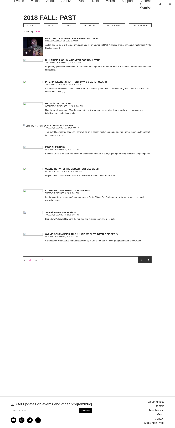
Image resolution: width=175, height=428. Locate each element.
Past (38, 32)
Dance (69, 25)
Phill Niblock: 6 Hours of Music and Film (71, 38)
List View (31, 25)
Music (51, 25)
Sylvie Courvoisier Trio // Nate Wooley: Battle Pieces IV (81, 234)
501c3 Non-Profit (153, 422)
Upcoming (28, 32)
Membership (156, 410)
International (114, 25)
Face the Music (55, 147)
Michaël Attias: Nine (58, 103)
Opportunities (156, 401)
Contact (159, 418)
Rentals (159, 406)
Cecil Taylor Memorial (60, 125)
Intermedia (89, 25)
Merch (160, 414)
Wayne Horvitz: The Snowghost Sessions (72, 169)
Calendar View (140, 25)
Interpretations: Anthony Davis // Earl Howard (76, 82)
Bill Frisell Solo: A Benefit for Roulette (72, 60)
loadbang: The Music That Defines (67, 190)
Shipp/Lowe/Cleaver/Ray (60, 212)
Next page (148, 260)
